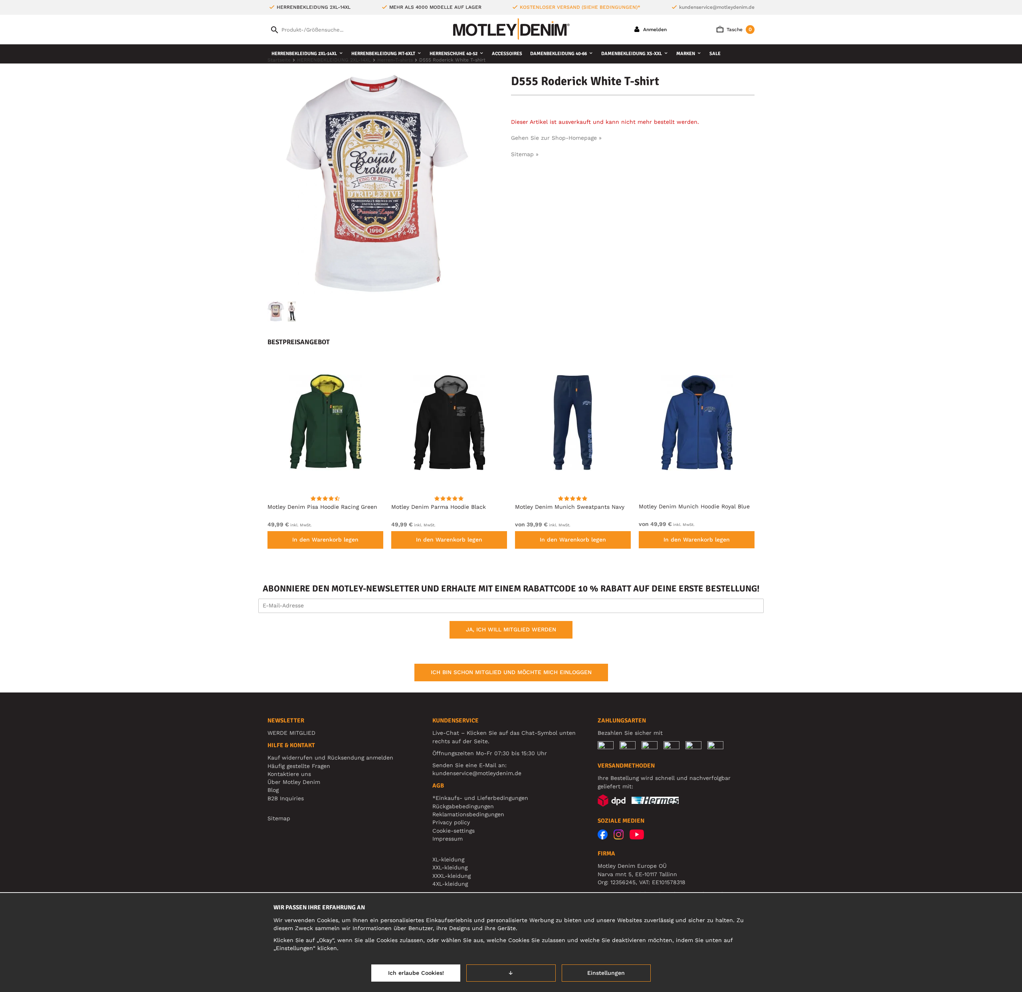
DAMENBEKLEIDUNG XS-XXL (631, 54)
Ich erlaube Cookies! (416, 973)
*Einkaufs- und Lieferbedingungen (480, 798)
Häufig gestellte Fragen (298, 766)
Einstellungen (606, 973)
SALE (715, 54)
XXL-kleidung (449, 867)
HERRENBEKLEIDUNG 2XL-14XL (304, 54)
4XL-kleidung (450, 884)
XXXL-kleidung (451, 876)
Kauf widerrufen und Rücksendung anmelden (330, 757)
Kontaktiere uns (289, 774)
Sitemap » (525, 154)
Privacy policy (451, 822)
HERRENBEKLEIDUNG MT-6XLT (383, 54)
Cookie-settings (453, 830)
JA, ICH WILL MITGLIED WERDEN (511, 629)
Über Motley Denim (294, 782)
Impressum (447, 838)
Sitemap (278, 818)
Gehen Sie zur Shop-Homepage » (556, 138)
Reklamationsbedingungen (468, 814)
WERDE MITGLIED (291, 733)
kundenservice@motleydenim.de (717, 7)
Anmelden (654, 29)
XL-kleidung (448, 859)
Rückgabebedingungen (463, 806)
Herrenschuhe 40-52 (453, 54)
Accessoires (507, 54)
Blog (273, 790)
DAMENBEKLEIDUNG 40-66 (558, 54)
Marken (685, 54)
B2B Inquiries (285, 798)
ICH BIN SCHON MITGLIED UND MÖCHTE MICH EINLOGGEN (511, 672)
